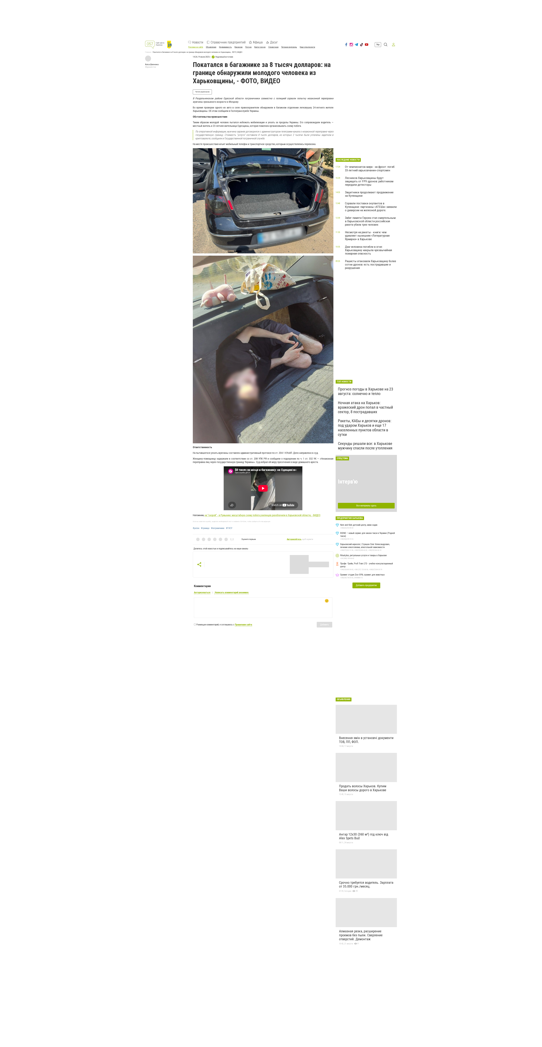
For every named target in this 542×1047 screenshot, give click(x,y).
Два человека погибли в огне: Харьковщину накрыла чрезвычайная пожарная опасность (368, 250)
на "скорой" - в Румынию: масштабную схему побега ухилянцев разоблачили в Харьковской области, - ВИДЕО (262, 515)
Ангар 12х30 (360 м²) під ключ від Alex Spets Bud (363, 836)
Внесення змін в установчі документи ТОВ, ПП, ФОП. (366, 740)
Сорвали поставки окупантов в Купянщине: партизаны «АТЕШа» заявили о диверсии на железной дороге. (371, 207)
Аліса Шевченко (152, 64)
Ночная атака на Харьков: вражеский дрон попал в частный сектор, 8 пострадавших (365, 407)
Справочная (273, 47)
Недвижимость (225, 47)
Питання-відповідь (289, 47)
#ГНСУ (229, 528)
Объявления (211, 47)
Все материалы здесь (366, 505)
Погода (248, 47)
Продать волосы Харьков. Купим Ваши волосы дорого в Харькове (362, 788)
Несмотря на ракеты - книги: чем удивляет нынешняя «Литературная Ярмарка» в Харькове (367, 236)
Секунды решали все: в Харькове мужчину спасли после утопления (365, 445)
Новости (197, 42)
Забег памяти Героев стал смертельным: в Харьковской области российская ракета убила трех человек (370, 221)
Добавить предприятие (366, 585)
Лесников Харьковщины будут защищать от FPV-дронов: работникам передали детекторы (369, 181)
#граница (205, 528)
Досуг (274, 42)
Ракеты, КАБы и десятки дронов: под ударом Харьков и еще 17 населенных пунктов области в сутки (364, 428)
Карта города (259, 47)
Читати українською (202, 92)
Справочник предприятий (228, 42)
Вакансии (238, 47)
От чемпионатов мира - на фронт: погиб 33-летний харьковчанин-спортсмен (370, 168)
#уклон (196, 528)
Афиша (258, 42)
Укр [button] (378, 44)
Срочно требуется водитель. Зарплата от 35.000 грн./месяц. (366, 885)
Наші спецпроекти (307, 47)
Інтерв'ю (348, 481)
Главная (148, 52)
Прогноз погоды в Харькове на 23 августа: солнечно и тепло (365, 391)
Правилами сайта (243, 624)
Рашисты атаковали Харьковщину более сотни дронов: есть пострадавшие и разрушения (370, 264)
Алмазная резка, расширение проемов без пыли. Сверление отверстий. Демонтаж (361, 935)
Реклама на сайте (195, 47)
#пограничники (217, 528)
